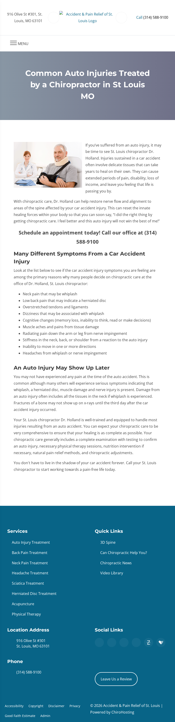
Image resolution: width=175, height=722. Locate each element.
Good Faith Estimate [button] (20, 716)
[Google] (99, 642)
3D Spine (108, 542)
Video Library (111, 572)
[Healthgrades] (160, 642)
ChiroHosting (122, 712)
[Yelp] (136, 642)
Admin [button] (45, 716)
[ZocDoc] (148, 642)
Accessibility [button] (14, 706)
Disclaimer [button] (56, 706)
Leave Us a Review (116, 679)
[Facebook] (111, 642)
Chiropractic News (116, 562)
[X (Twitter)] (124, 642)
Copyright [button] (35, 706)
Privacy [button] (74, 706)
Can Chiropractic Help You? (123, 552)
